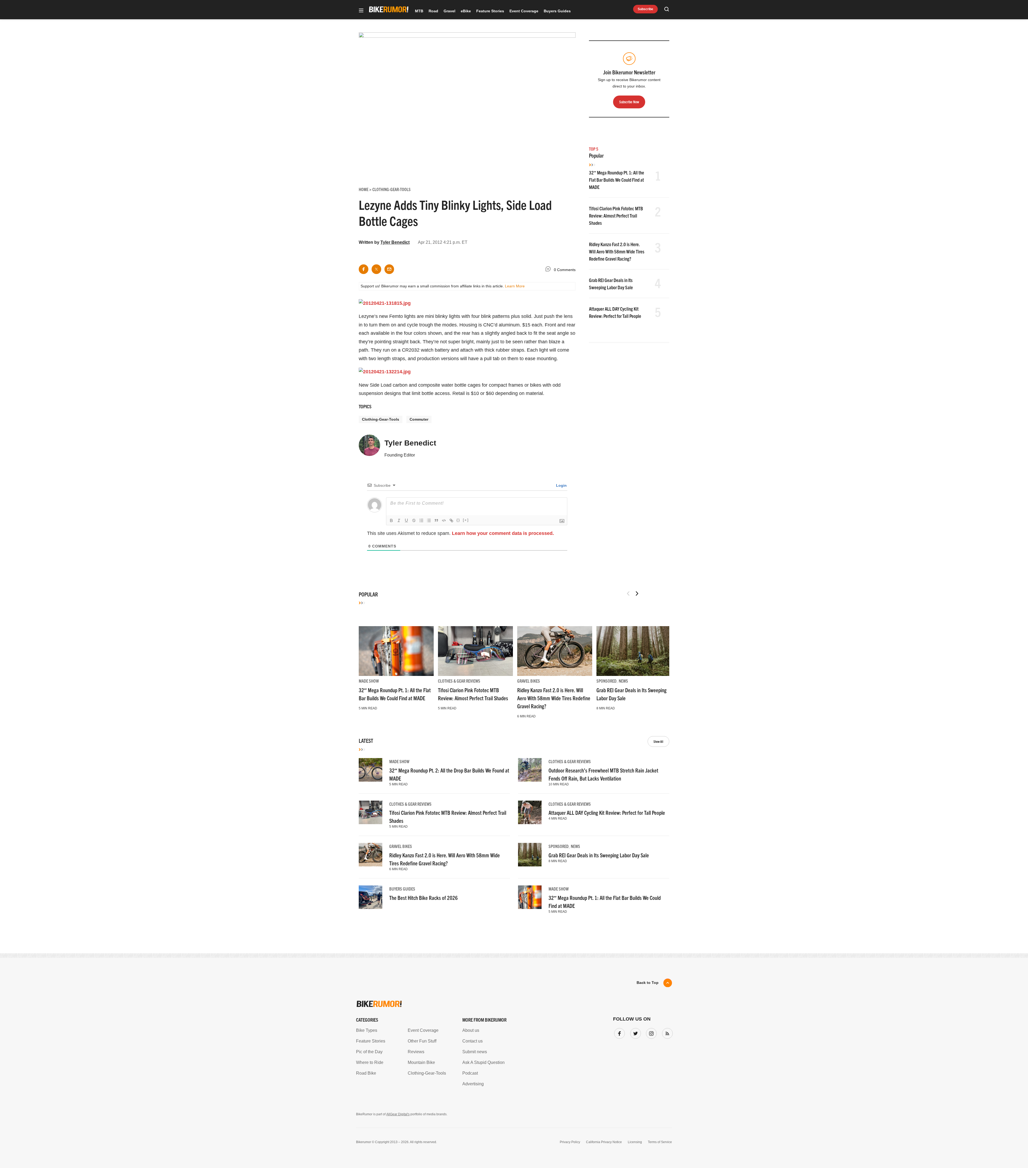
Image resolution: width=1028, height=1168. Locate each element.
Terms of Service (660, 1142)
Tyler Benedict (395, 242)
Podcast (470, 1073)
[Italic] (399, 520)
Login (561, 485)
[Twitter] (634, 1032)
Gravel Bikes (528, 680)
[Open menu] (361, 11)
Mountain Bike (421, 1062)
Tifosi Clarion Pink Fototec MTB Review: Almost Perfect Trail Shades (616, 215)
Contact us (472, 1041)
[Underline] (406, 520)
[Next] (637, 593)
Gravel (449, 11)
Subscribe (645, 9)
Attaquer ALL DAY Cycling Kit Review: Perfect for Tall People (607, 812)
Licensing (635, 1142)
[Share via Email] (389, 269)
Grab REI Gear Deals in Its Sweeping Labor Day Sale (599, 855)
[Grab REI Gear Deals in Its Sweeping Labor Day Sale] (633, 651)
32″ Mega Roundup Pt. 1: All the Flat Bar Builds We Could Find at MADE (616, 179)
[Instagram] (650, 1032)
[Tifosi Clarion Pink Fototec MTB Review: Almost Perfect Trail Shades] (475, 651)
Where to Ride (369, 1062)
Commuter (419, 419)
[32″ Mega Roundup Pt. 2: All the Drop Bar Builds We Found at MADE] (370, 770)
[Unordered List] (429, 520)
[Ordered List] (421, 520)
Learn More (515, 286)
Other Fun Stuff (422, 1041)
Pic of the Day (369, 1051)
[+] (466, 520)
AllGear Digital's (398, 1114)
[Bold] (391, 520)
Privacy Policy (570, 1142)
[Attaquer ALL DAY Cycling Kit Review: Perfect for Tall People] (530, 812)
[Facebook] (618, 1032)
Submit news (474, 1051)
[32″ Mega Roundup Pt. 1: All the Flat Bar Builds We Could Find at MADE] (396, 651)
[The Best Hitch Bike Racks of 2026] (370, 897)
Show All (658, 741)
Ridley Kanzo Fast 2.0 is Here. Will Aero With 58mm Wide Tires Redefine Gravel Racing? (616, 251)
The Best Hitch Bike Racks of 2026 (423, 897)
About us (470, 1030)
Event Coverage (523, 11)
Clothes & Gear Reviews (459, 680)
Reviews (416, 1051)
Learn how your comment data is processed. (503, 533)
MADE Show (369, 680)
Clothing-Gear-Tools (380, 419)
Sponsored (606, 680)
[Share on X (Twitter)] (376, 269)
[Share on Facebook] (363, 269)
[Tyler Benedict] (369, 448)
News (623, 680)
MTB (419, 11)
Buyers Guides (557, 11)
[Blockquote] (436, 520)
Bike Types (366, 1030)
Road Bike (366, 1073)
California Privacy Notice (604, 1142)
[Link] (451, 520)
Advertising (473, 1084)
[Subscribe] (666, 1032)
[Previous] (628, 593)
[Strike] (414, 520)
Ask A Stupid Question (483, 1062)
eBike (466, 11)
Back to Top (648, 982)
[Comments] (549, 270)
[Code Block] (444, 520)
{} (458, 520)
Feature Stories (490, 11)
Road (433, 11)
